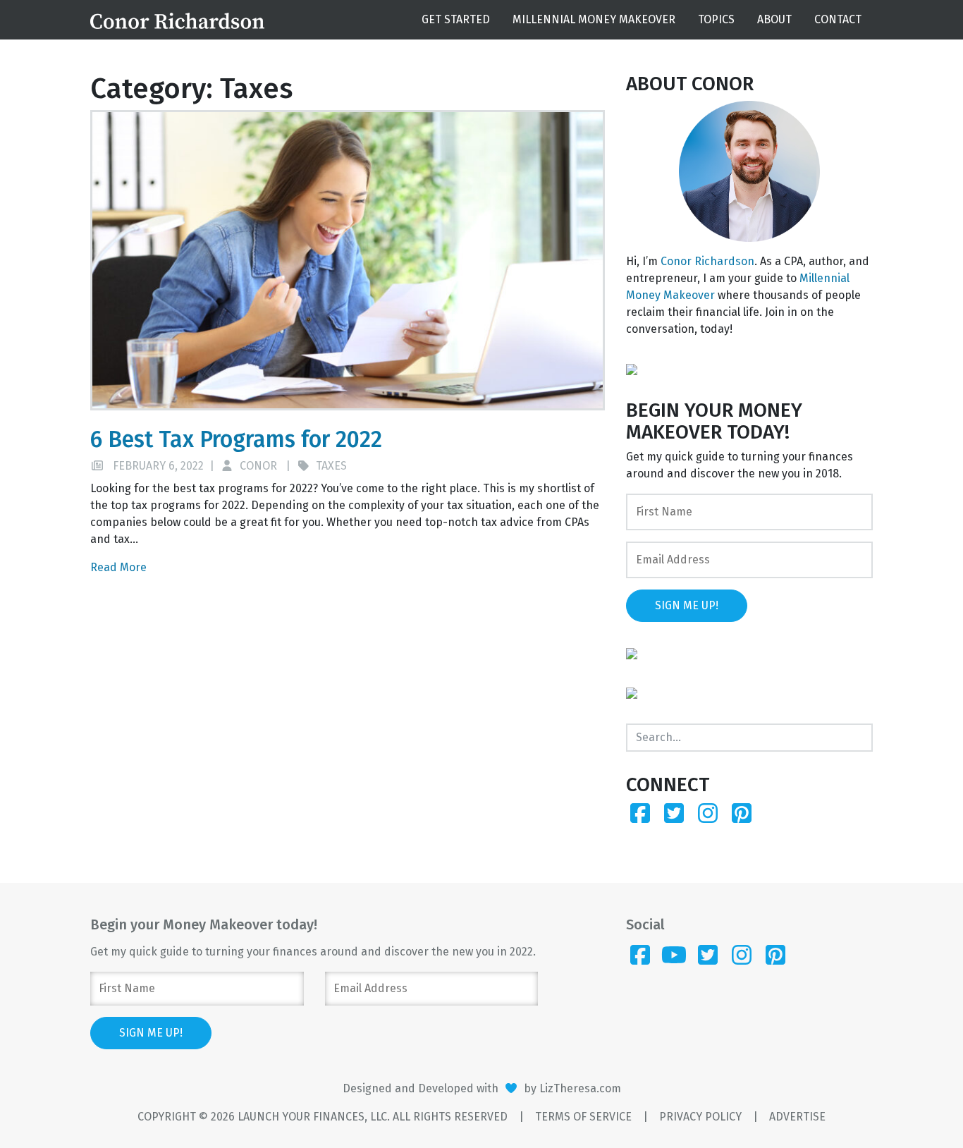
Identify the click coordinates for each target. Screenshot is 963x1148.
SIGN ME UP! (686, 605)
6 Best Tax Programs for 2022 (236, 439)
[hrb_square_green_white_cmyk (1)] (631, 692)
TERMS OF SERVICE (583, 1116)
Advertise (797, 1116)
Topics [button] (716, 19)
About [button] (774, 19)
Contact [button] (837, 19)
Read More (118, 567)
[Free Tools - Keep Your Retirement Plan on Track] (631, 652)
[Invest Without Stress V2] (631, 368)
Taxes (331, 465)
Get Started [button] (456, 19)
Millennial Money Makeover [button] (594, 19)
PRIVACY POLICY (700, 1116)
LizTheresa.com (580, 1088)
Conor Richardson (707, 261)
